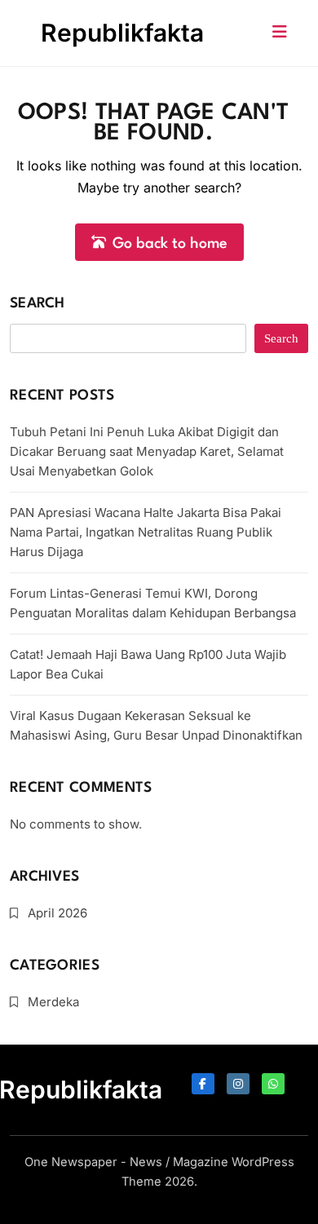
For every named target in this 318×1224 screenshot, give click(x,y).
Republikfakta (122, 32)
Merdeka (53, 1002)
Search (37, 304)
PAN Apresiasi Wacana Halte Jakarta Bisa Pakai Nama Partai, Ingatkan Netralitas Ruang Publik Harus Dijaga (145, 532)
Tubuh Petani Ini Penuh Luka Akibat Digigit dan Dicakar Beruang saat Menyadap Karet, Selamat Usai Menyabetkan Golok (147, 451)
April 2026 (57, 913)
